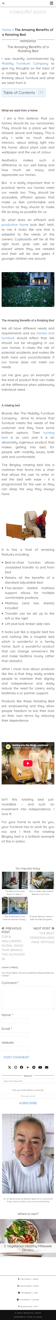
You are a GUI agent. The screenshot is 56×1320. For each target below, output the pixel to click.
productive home (15, 225)
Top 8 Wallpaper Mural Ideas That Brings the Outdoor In (13, 944)
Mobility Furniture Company (25, 63)
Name (7, 1015)
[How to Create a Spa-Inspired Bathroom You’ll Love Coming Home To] (41, 880)
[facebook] (21, 1067)
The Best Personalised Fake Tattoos (42, 935)
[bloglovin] (27, 1067)
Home (6, 30)
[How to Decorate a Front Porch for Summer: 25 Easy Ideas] (15, 905)
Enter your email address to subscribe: (28, 1090)
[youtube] (40, 1067)
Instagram (29, 1286)
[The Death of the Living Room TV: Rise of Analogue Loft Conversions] (15, 880)
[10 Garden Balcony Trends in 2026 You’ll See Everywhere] (41, 905)
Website (8, 1042)
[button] (52, 3)
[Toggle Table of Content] (39, 92)
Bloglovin (29, 1307)
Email (7, 1029)
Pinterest (29, 1300)
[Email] (46, 1067)
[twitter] (9, 1067)
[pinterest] (33, 1067)
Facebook (29, 1293)
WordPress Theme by (28, 1317)
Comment (10, 983)
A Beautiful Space (31, 1313)
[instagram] (15, 1067)
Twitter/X (29, 1279)
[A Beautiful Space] (28, 8)
